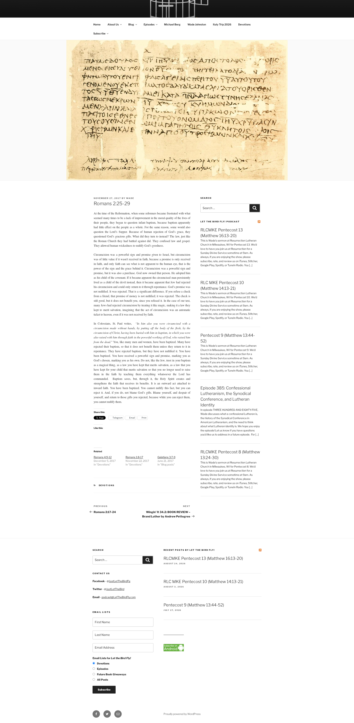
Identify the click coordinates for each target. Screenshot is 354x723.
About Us (113, 24)
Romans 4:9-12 (103, 457)
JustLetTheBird (115, 589)
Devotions (244, 24)
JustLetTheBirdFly (119, 581)
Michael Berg (172, 24)
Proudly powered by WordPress (182, 713)
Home (96, 24)
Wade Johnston (197, 24)
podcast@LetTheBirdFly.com (119, 597)
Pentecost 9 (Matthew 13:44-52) (194, 605)
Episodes (149, 24)
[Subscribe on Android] (174, 650)
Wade (130, 198)
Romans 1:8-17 (134, 457)
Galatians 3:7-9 (166, 457)
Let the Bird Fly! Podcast (220, 221)
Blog (131, 24)
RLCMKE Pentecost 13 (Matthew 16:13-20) (203, 558)
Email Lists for (112, 658)
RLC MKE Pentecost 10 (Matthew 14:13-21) (203, 581)
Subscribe (99, 33)
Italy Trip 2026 (222, 24)
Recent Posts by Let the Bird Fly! (189, 550)
